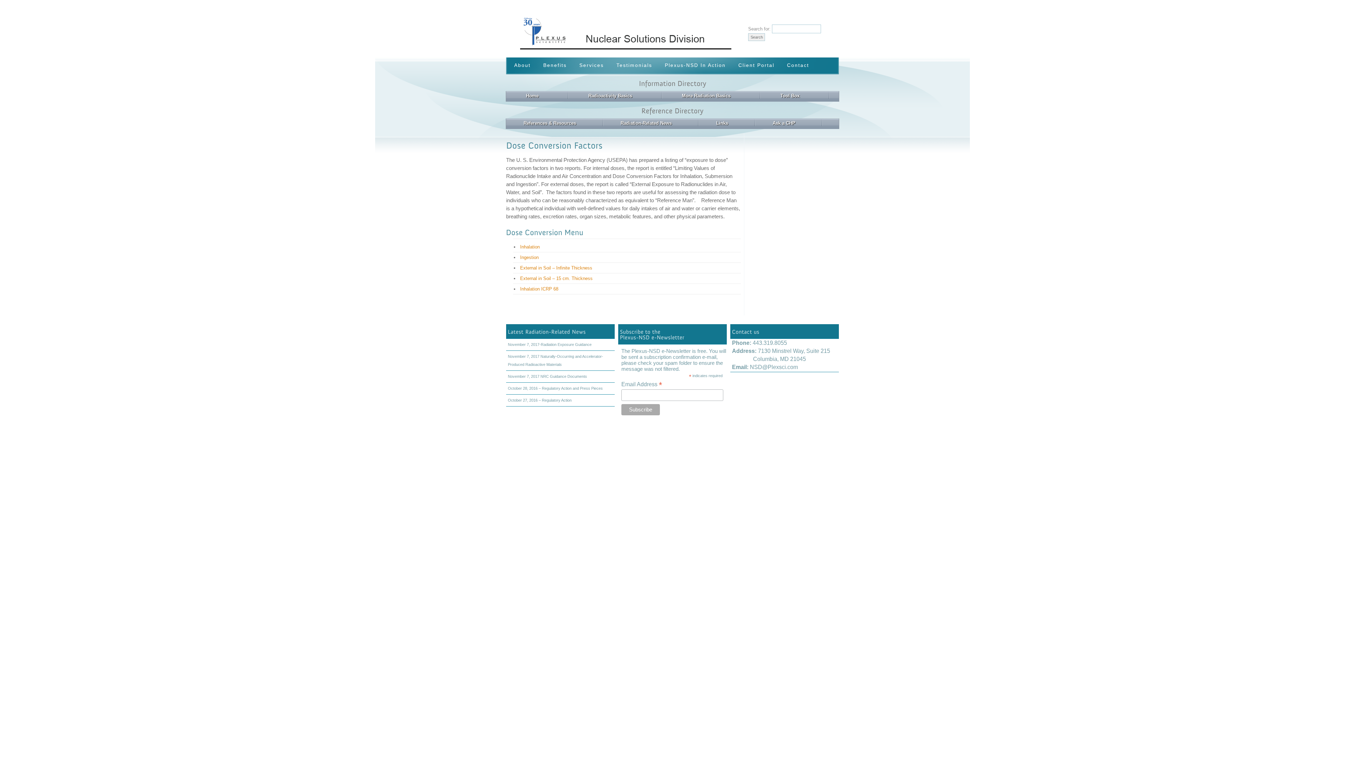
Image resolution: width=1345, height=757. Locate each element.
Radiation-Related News (646, 123)
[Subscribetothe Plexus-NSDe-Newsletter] (672, 334)
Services (591, 65)
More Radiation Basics (706, 95)
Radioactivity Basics (610, 95)
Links (722, 123)
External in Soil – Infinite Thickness (556, 268)
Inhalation (530, 247)
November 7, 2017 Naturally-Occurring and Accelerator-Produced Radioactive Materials (555, 360)
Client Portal (756, 65)
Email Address (641, 384)
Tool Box (790, 95)
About (522, 65)
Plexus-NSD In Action (695, 65)
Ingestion (529, 257)
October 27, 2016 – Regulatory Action (540, 400)
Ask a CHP (784, 123)
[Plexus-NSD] (657, 47)
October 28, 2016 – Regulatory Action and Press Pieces (555, 388)
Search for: (759, 29)
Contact (798, 65)
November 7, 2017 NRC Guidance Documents (547, 376)
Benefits (555, 65)
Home (532, 95)
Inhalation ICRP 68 (539, 289)
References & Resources (550, 123)
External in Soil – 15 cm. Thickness (556, 278)
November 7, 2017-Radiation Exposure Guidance (550, 344)
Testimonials (634, 65)
